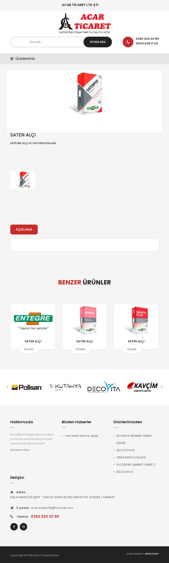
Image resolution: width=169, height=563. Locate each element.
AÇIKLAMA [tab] (24, 229)
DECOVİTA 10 (125, 450)
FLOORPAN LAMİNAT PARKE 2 (135, 465)
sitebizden (152, 554)
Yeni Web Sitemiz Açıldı (81, 436)
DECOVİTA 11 (124, 472)
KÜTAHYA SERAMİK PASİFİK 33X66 (134, 439)
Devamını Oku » (20, 450)
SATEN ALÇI (33, 341)
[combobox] (61, 42)
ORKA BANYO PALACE (131, 457)
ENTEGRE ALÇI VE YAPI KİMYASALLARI (33, 143)
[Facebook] (14, 526)
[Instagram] (23, 526)
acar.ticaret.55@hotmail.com (52, 508)
